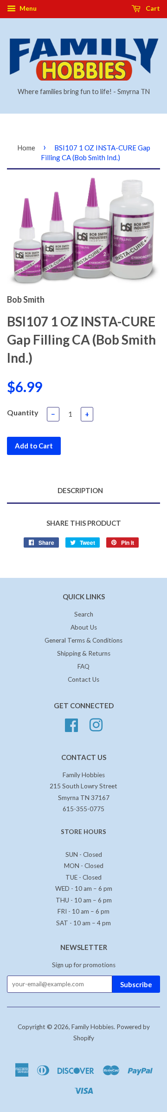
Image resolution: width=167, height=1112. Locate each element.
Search (83, 614)
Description (80, 490)
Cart (152, 8)
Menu (27, 8)
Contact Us (83, 679)
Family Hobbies (92, 1027)
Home (26, 147)
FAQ (83, 666)
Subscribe (136, 984)
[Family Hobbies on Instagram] (96, 723)
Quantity (23, 412)
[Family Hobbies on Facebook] (71, 723)
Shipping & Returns (83, 653)
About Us (84, 627)
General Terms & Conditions (83, 640)
